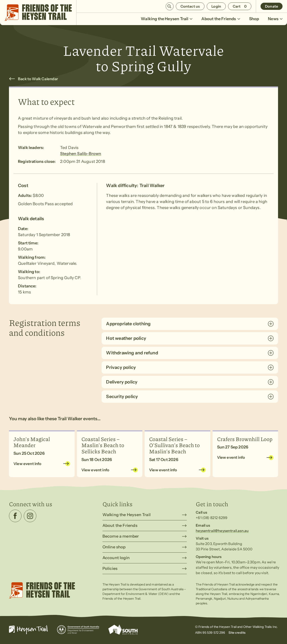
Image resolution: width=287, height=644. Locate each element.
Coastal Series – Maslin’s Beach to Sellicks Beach (102, 445)
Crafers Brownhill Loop (244, 439)
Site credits (237, 633)
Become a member (120, 536)
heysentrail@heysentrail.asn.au (222, 530)
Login (216, 6)
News (273, 18)
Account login (116, 557)
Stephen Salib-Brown (80, 153)
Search (170, 6)
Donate (271, 6)
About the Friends (218, 18)
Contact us (190, 6)
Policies (109, 568)
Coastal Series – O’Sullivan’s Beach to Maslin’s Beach (174, 445)
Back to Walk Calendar (38, 79)
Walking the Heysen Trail (164, 18)
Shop (254, 18)
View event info (27, 463)
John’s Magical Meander (31, 442)
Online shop (114, 547)
